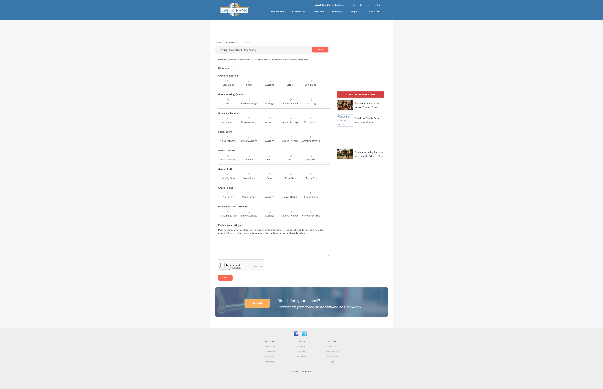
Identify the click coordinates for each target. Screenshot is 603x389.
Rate (248, 42)
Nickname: (224, 68)
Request (355, 11)
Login (362, 5)
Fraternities (299, 11)
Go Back (320, 49)
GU (240, 42)
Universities (277, 11)
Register (376, 5)
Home (219, 42)
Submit (225, 278)
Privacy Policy (332, 356)
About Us (332, 346)
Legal (332, 361)
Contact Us (374, 11)
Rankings (337, 11)
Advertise (300, 346)
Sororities (318, 11)
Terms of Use (332, 351)
